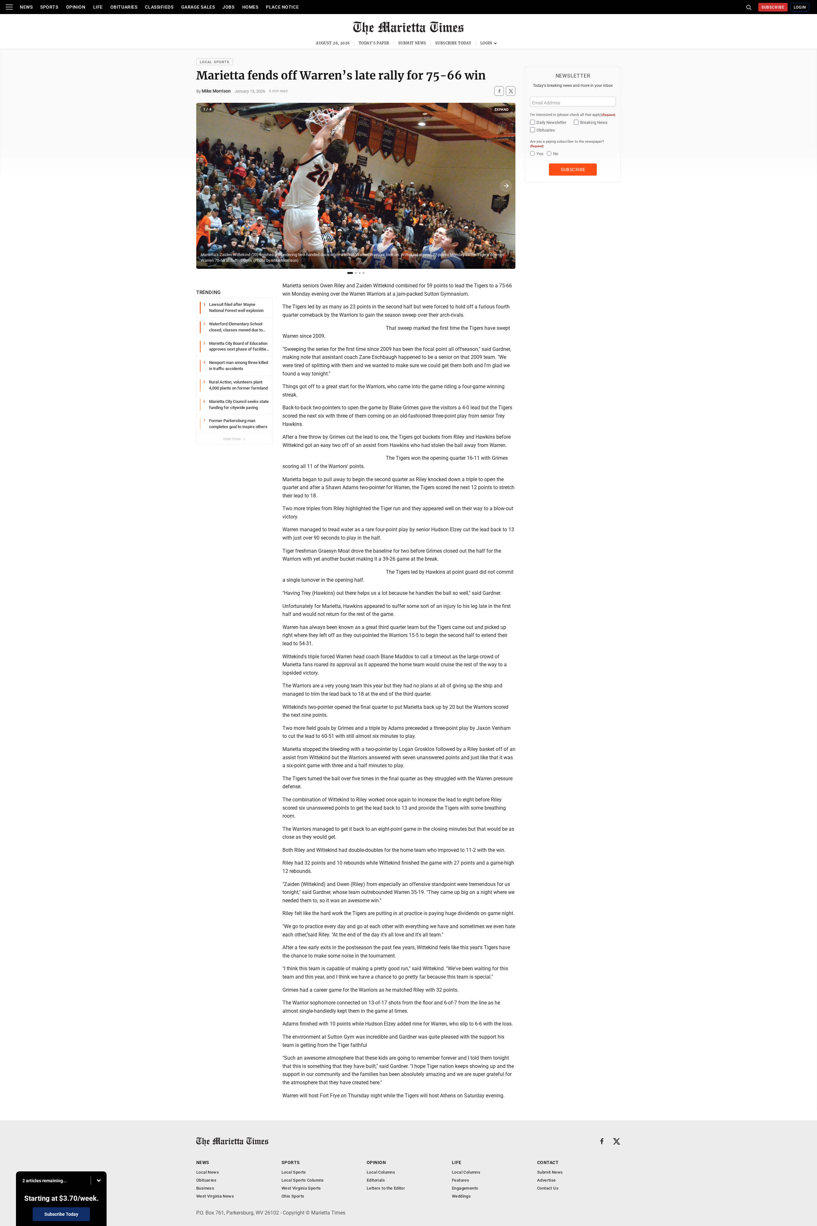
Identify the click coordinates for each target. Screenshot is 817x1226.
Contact (547, 1162)
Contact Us (547, 1188)
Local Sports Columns (302, 1180)
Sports (49, 7)
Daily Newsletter (551, 122)
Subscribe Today (453, 43)
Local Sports (214, 62)
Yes (539, 153)
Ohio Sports (292, 1196)
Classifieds (159, 7)
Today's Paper (374, 43)
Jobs (228, 7)
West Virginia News (215, 1196)
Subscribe (773, 7)
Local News (207, 1172)
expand (502, 110)
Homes (250, 7)
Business (205, 1188)
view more (232, 439)
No (555, 153)
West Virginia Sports (301, 1188)
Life (98, 7)
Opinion (76, 7)
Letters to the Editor (386, 1188)
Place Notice (282, 7)
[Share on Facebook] (499, 91)
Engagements (465, 1188)
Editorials (376, 1180)
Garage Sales (198, 7)
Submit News (412, 43)
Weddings (461, 1196)
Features (460, 1180)
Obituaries (124, 7)
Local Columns (381, 1172)
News (26, 7)
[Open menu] (9, 7)
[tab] (350, 273)
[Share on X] (510, 91)
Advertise (546, 1180)
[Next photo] (506, 186)
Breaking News (594, 122)
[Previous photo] (205, 186)
